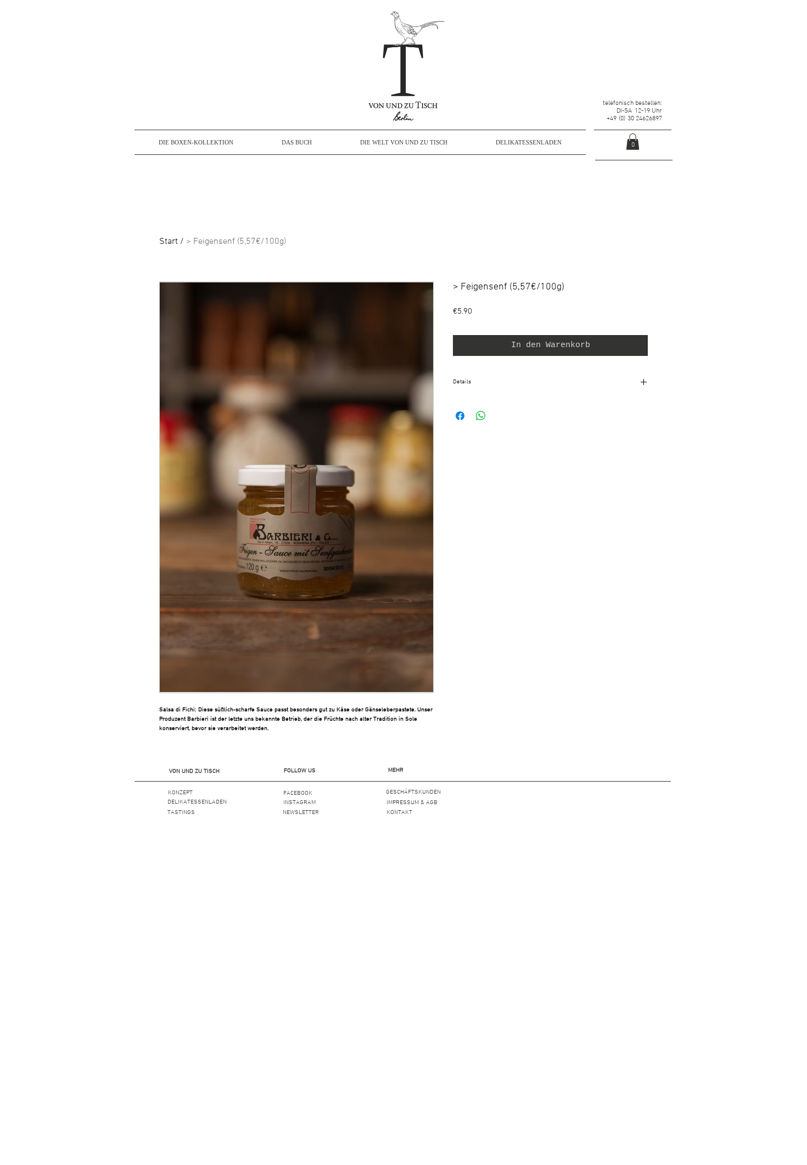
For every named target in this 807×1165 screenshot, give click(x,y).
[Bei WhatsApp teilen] (480, 415)
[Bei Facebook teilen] (460, 415)
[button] (194, 771)
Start (168, 241)
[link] (633, 141)
